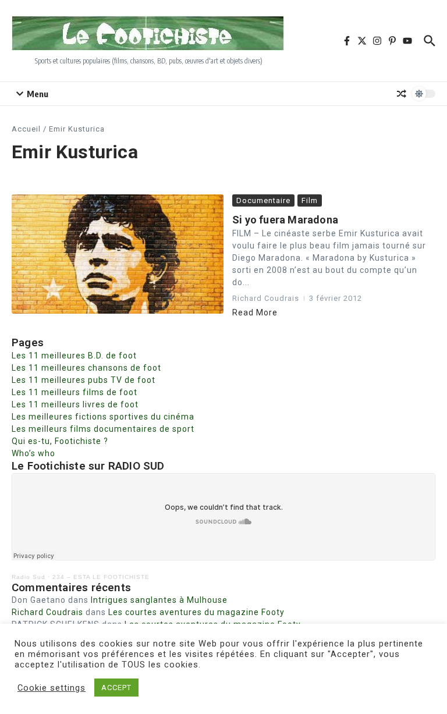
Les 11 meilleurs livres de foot (75, 404)
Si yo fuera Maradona (285, 220)
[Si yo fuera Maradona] (118, 254)
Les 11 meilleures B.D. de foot (74, 355)
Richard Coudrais (47, 612)
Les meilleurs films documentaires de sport (103, 429)
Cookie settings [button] (51, 688)
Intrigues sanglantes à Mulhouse (159, 600)
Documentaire (263, 200)
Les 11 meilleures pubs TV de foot (83, 380)
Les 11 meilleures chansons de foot (86, 367)
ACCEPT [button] (116, 687)
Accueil (26, 129)
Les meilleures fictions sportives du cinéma (103, 416)
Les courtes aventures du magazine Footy (196, 612)
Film (309, 200)
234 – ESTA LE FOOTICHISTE (101, 577)
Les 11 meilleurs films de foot (74, 392)
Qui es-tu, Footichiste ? (60, 441)
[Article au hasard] (401, 93)
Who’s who (33, 453)
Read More (255, 312)
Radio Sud (28, 577)
